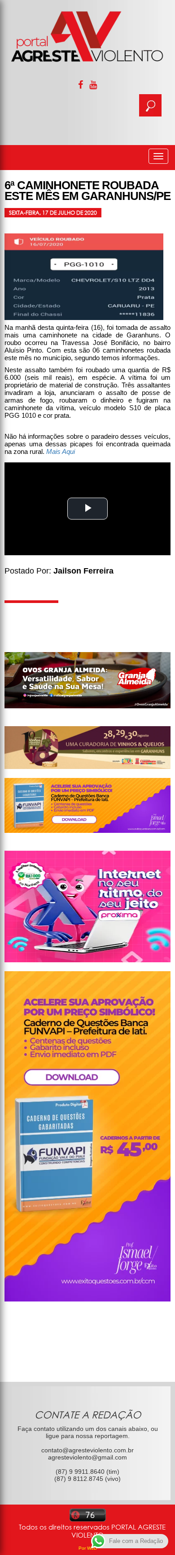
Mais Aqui (60, 451)
